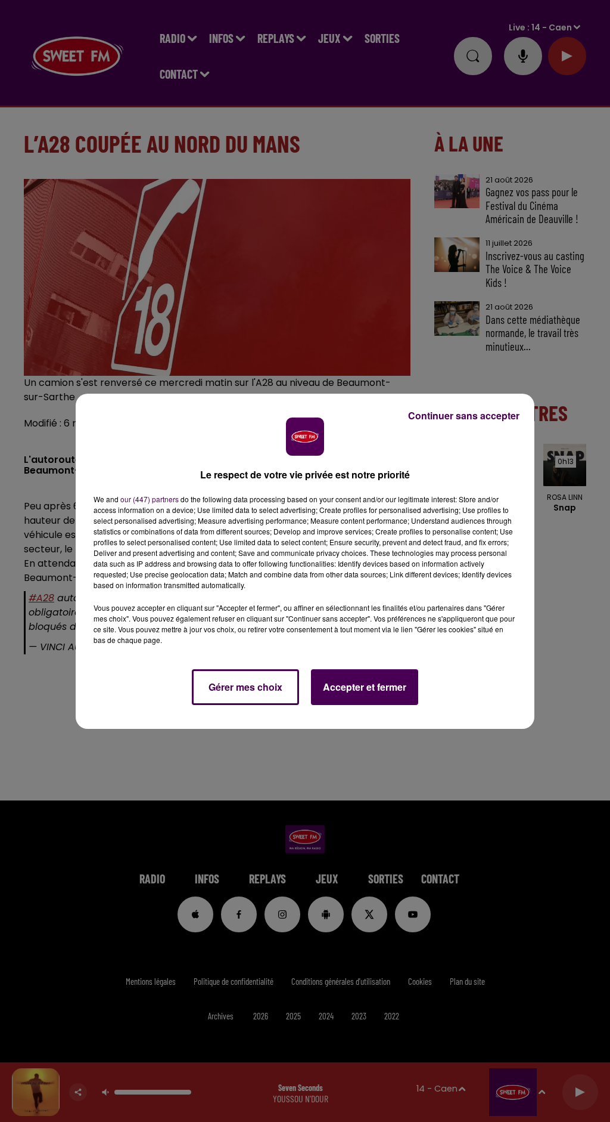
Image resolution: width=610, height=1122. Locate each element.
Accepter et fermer (364, 687)
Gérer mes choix (245, 687)
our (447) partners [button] (149, 499)
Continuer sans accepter (463, 415)
